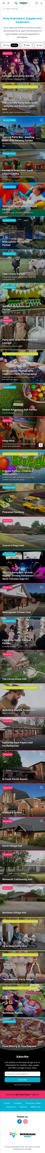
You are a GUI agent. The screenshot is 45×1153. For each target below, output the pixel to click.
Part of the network (22, 1094)
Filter (28, 45)
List (15, 45)
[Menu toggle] (3, 3)
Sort (40, 45)
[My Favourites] (36, 3)
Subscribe (22, 1079)
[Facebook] (19, 1121)
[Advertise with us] (41, 3)
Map (7, 45)
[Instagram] (25, 1121)
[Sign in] (8, 3)
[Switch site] (29, 3)
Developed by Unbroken (22, 1149)
